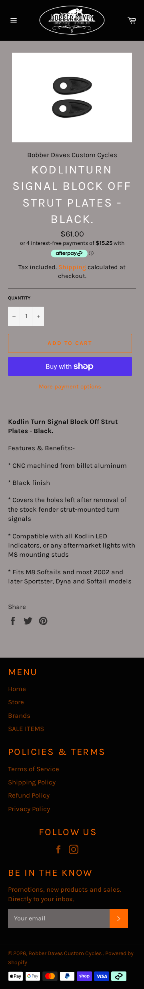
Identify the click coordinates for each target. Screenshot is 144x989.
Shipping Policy (32, 782)
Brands (19, 715)
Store (16, 702)
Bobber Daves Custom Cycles (65, 953)
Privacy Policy (29, 809)
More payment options (70, 386)
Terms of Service (33, 769)
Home (17, 689)
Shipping (72, 267)
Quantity (19, 298)
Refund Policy (29, 795)
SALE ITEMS (26, 729)
